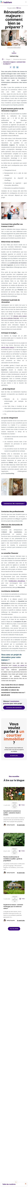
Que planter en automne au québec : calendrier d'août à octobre (12, 813)
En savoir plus (14, 755)
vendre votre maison (7, 347)
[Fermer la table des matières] (25, 1183)
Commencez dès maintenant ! (14, 503)
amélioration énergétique (17, 581)
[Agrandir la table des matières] (16, 1182)
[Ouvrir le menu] (26, 2)
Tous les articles (14, 928)
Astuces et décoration (14, 48)
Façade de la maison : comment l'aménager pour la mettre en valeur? (13, 906)
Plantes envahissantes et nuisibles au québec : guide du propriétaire (12, 858)
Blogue (8, 59)
